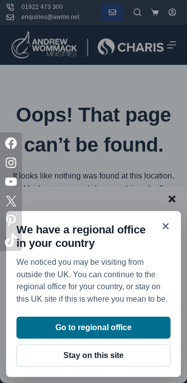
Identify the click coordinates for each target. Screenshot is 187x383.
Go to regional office (93, 327)
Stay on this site (93, 355)
